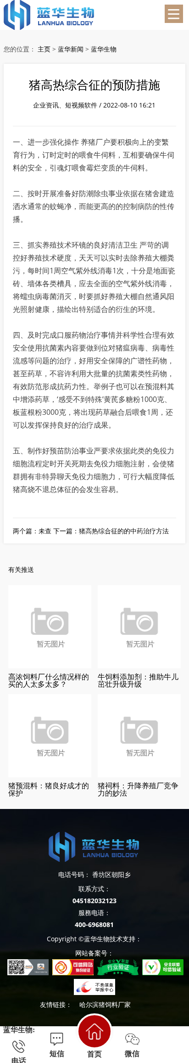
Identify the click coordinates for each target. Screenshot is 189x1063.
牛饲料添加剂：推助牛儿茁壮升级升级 (138, 680)
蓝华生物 (104, 49)
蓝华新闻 (70, 49)
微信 (132, 1053)
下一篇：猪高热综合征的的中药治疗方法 (111, 530)
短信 (57, 1053)
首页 (94, 1054)
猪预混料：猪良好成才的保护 (48, 788)
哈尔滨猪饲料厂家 (105, 1004)
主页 (44, 49)
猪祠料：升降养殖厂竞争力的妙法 (138, 788)
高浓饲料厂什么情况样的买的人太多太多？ (48, 680)
